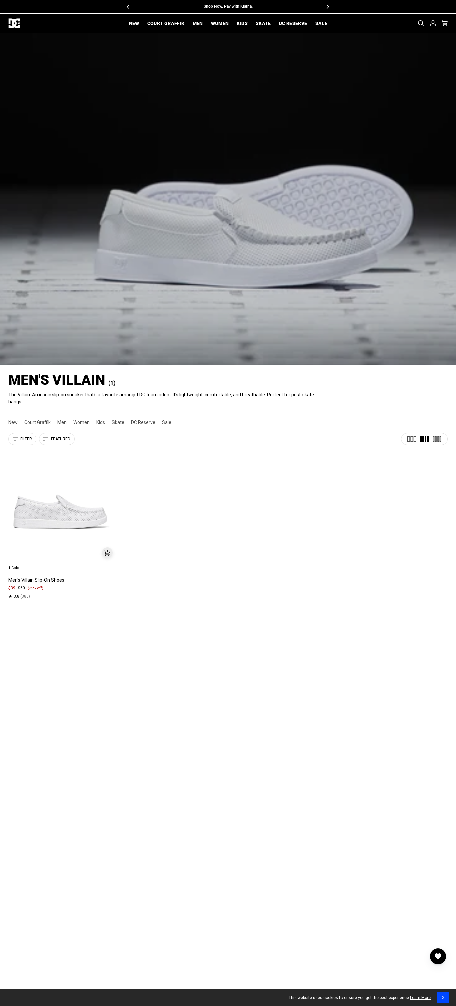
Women (81, 422)
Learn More (420, 997)
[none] (62, 560)
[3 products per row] (411, 439)
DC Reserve (143, 422)
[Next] (328, 7)
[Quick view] (107, 552)
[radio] (17, 560)
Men (62, 422)
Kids (100, 422)
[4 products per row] (424, 439)
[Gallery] (62, 506)
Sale (166, 422)
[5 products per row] (437, 439)
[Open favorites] (438, 956)
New (13, 422)
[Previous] (129, 7)
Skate (118, 422)
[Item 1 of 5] (62, 506)
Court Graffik (37, 422)
